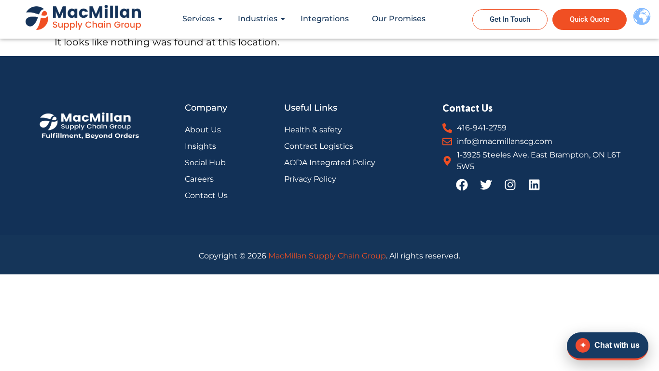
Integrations (325, 18)
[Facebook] (462, 184)
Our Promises (399, 18)
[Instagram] (510, 184)
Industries (257, 18)
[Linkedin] (534, 184)
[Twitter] (486, 184)
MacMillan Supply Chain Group (327, 255)
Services (198, 18)
